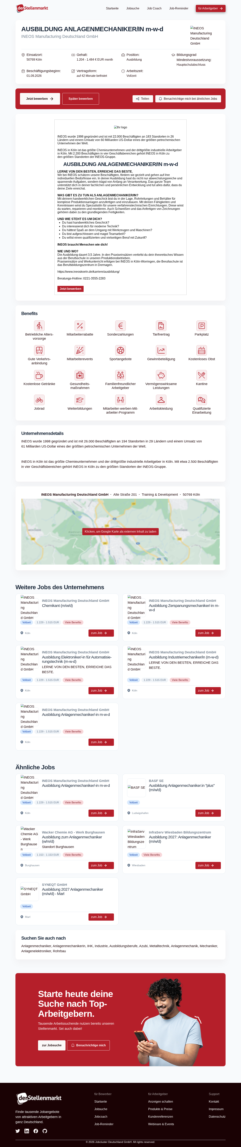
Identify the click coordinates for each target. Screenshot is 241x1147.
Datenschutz (217, 1116)
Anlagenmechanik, (185, 946)
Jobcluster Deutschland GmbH (113, 1141)
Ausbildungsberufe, (124, 946)
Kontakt (214, 1101)
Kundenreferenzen (160, 1116)
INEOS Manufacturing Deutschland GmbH (59, 36)
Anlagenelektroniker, (37, 951)
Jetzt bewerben (70, 288)
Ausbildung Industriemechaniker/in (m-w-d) (183, 657)
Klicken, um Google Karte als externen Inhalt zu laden (120, 531)
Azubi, (144, 946)
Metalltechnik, (160, 946)
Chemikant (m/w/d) (57, 605)
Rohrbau (59, 951)
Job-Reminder (178, 8)
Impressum (216, 1109)
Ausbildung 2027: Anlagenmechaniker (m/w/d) (180, 839)
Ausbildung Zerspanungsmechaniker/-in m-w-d (184, 607)
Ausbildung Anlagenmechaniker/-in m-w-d (76, 714)
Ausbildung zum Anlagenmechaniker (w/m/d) (72, 839)
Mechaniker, (209, 946)
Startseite (112, 8)
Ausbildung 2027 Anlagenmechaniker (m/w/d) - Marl (72, 891)
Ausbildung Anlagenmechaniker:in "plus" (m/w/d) (181, 787)
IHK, (91, 946)
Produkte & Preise (160, 1109)
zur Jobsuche (52, 1045)
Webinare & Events (161, 1124)
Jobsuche (132, 8)
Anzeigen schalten (160, 1101)
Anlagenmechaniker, (37, 946)
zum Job (96, 633)
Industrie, (102, 946)
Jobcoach (100, 1116)
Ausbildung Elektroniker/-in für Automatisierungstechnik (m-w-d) (77, 659)
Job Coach (154, 8)
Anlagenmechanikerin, (70, 946)
